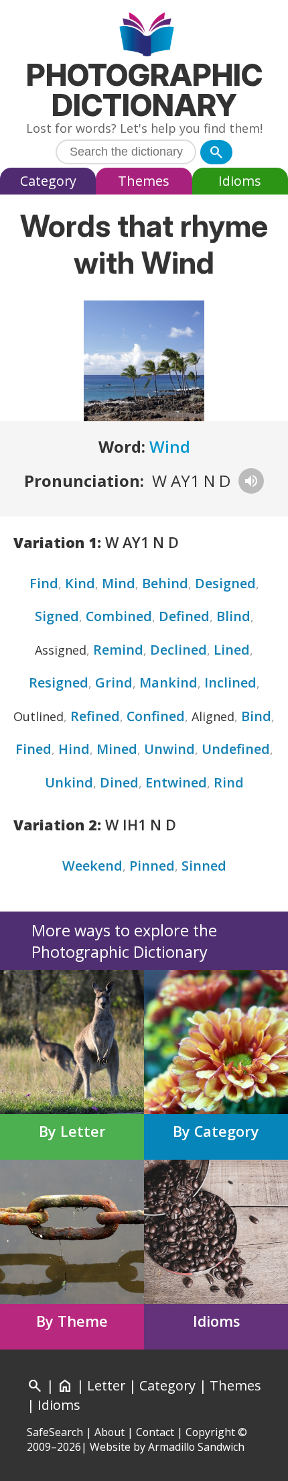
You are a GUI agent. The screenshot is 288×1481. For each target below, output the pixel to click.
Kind (80, 583)
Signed (57, 616)
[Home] (144, 36)
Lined (232, 650)
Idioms (239, 181)
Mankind (168, 682)
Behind (165, 583)
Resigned (58, 682)
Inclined (230, 682)
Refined (95, 716)
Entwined (176, 782)
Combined (119, 616)
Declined (178, 650)
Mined (116, 749)
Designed (225, 583)
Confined (156, 716)
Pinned (152, 866)
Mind (118, 583)
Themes (143, 181)
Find (43, 583)
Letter (106, 1385)
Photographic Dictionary (144, 89)
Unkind (69, 782)
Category (48, 181)
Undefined (236, 749)
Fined (33, 749)
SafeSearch (55, 1432)
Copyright (210, 1432)
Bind (256, 716)
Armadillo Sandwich (196, 1446)
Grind (114, 682)
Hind (74, 749)
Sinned (204, 866)
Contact (155, 1432)
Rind (229, 782)
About (109, 1432)
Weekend (92, 866)
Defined (184, 616)
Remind (118, 650)
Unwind (169, 749)
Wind (169, 446)
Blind (233, 616)
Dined (119, 782)
